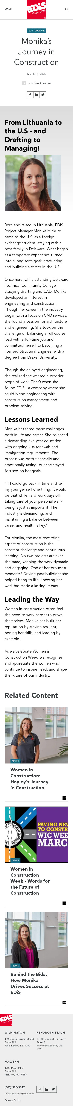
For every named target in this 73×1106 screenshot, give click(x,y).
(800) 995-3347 (15, 1087)
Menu (8, 9)
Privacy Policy (13, 1100)
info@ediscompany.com (19, 1094)
